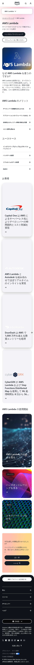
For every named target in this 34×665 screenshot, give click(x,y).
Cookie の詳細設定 (7, 656)
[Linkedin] (9, 641)
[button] (10, 11)
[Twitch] (15, 641)
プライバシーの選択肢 (8, 653)
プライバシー (6, 651)
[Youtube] (18, 641)
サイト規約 (15, 651)
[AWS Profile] (30, 3)
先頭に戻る (16, 646)
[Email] (24, 641)
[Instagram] (12, 641)
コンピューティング (8, 18)
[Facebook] (6, 641)
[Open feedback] (32, 332)
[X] (3, 641)
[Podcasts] (21, 641)
